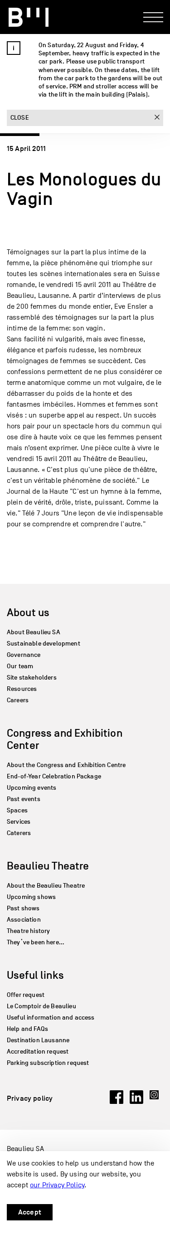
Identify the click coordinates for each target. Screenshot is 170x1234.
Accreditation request (37, 1051)
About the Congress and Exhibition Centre (66, 765)
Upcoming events (31, 788)
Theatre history (28, 931)
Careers (18, 700)
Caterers (19, 833)
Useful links (35, 974)
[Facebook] (116, 1101)
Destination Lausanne (38, 1040)
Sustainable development (43, 643)
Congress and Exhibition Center (64, 739)
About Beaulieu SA (33, 632)
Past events (23, 799)
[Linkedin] (136, 1101)
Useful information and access (51, 1017)
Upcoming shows (31, 897)
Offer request (25, 995)
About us (28, 612)
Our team (20, 666)
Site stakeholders (32, 677)
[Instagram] (156, 1101)
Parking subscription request (48, 1063)
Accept (29, 1212)
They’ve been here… (35, 942)
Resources (22, 689)
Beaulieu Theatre (48, 865)
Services (18, 822)
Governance (24, 655)
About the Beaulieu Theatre (46, 885)
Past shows (23, 908)
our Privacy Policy (57, 1185)
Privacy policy (30, 1098)
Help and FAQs (27, 1029)
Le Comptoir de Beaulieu (41, 1006)
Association (24, 919)
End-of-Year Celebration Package (54, 776)
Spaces (17, 810)
